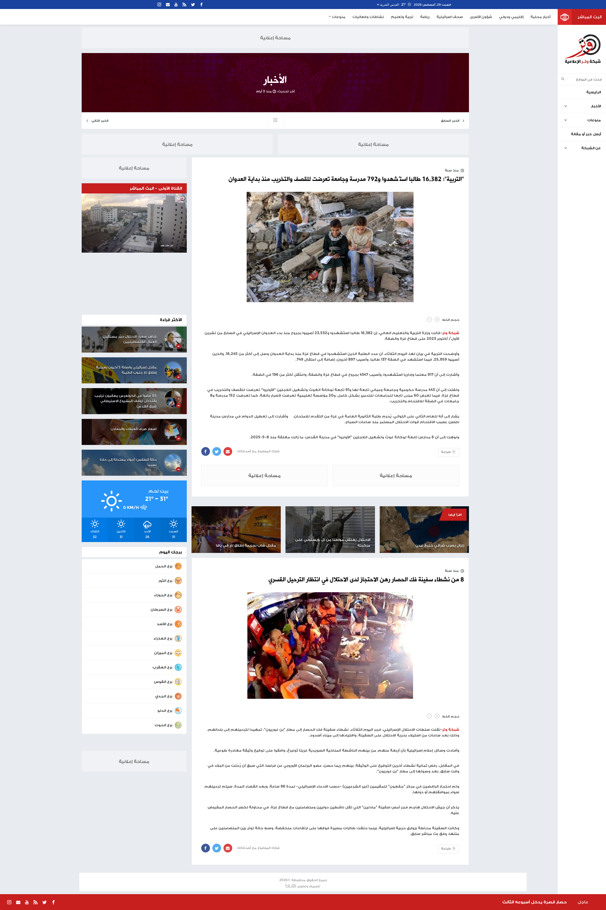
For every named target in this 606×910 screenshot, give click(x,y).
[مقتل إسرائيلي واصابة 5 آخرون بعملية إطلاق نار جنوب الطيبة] (173, 370)
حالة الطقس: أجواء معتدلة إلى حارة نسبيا (128, 462)
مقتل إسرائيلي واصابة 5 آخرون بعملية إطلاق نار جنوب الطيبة (126, 370)
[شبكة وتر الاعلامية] (582, 49)
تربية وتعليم (402, 16)
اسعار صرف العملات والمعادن (133, 428)
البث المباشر (590, 16)
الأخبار (275, 80)
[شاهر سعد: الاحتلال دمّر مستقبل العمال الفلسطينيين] (173, 339)
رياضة (424, 16)
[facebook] (201, 4)
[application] (134, 223)
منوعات (338, 16)
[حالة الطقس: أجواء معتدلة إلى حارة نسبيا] (173, 462)
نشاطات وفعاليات (368, 16)
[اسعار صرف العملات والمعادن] (173, 432)
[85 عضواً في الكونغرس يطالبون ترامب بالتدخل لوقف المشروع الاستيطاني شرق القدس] (173, 398)
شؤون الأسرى (481, 16)
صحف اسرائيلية (450, 16)
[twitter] (193, 4)
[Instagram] (159, 4)
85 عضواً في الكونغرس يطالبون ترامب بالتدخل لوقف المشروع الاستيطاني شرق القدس (125, 400)
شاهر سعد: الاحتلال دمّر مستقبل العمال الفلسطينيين (129, 339)
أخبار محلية (540, 16)
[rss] (184, 4)
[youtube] (176, 4)
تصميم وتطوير (308, 886)
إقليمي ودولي (511, 16)
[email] (168, 4)
